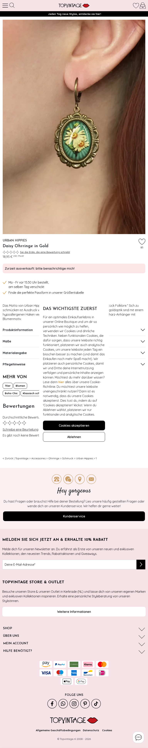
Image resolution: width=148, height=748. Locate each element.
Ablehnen (74, 437)
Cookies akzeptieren (74, 425)
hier (61, 382)
